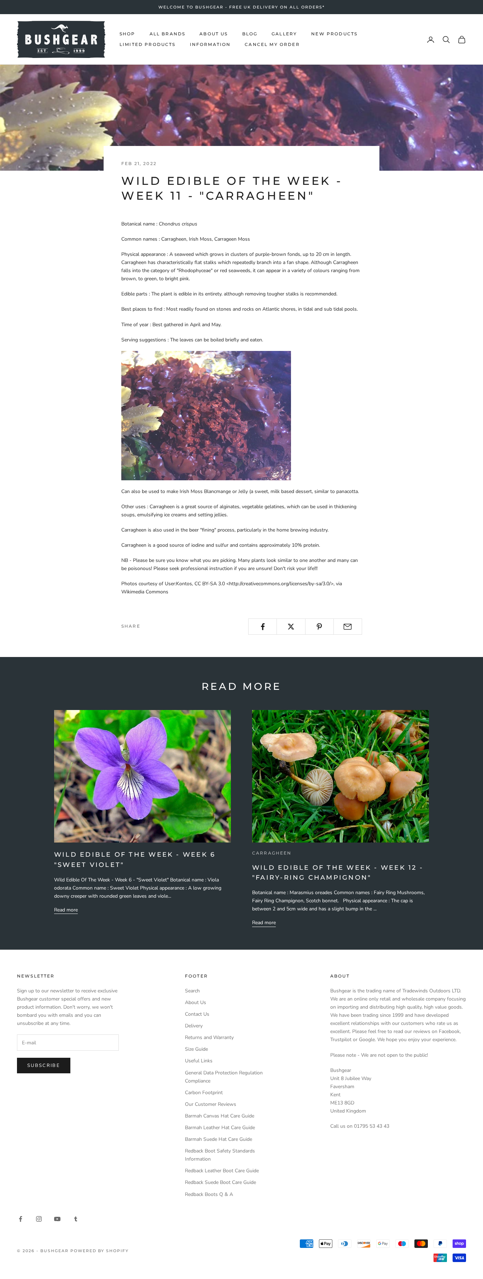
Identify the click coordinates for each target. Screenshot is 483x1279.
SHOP (127, 33)
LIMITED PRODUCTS (148, 44)
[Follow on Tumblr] (75, 1218)
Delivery (194, 1025)
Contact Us (197, 1014)
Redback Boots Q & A (209, 1194)
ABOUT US (213, 33)
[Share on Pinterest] (319, 626)
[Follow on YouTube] (57, 1218)
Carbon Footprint (204, 1092)
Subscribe (43, 1065)
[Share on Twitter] (291, 626)
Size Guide (196, 1049)
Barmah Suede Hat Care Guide (218, 1139)
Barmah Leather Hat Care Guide (220, 1127)
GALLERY (284, 33)
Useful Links (199, 1060)
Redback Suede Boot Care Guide (220, 1182)
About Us (195, 1002)
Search (192, 990)
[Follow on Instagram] (38, 1218)
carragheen (272, 853)
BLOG (250, 33)
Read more (66, 910)
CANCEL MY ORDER (272, 44)
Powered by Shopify (99, 1250)
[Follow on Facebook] (20, 1218)
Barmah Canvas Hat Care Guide (219, 1116)
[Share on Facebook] (263, 626)
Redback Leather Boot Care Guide (222, 1170)
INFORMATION (210, 44)
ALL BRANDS (168, 33)
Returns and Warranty (209, 1037)
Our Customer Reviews (210, 1104)
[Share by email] (348, 626)
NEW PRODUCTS (334, 33)
